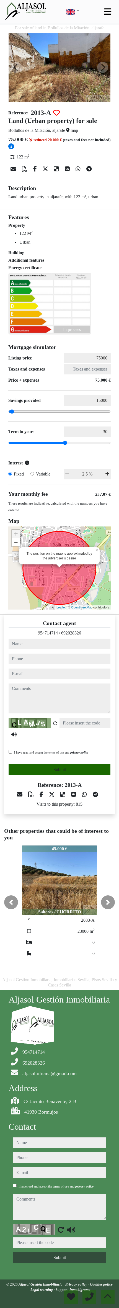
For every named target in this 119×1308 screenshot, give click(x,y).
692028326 (71, 633)
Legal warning (42, 1290)
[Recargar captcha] (55, 723)
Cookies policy (101, 1284)
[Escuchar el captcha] (14, 734)
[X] (46, 169)
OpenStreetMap (81, 607)
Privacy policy (76, 1284)
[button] (11, 902)
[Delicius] (57, 169)
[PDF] (25, 169)
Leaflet (61, 607)
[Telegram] (89, 169)
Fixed (19, 474)
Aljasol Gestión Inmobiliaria (41, 1284)
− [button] (16, 542)
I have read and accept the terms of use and (51, 752)
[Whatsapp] (79, 169)
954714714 (48, 633)
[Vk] (68, 169)
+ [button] (16, 533)
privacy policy (79, 752)
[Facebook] (35, 169)
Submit (59, 769)
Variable (43, 474)
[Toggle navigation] (108, 11)
